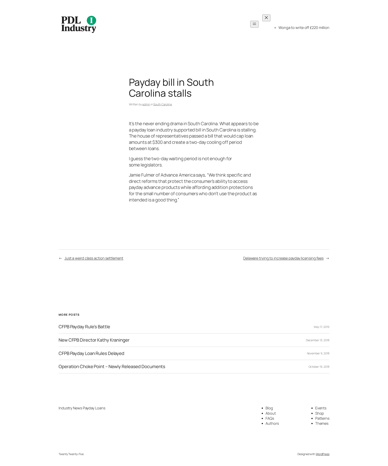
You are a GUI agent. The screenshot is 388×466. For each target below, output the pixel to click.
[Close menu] (266, 18)
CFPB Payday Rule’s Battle (84, 326)
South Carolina (162, 104)
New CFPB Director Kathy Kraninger (94, 340)
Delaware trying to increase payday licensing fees (283, 258)
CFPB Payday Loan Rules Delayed (91, 353)
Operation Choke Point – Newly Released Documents (112, 366)
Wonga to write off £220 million (303, 27)
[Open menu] (254, 24)
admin (146, 104)
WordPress (322, 454)
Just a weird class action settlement (93, 258)
